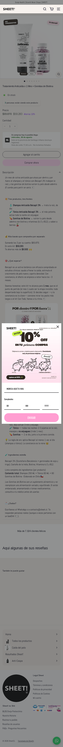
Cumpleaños (8, 399)
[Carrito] (51, 9)
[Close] (57, 326)
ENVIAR (31, 417)
